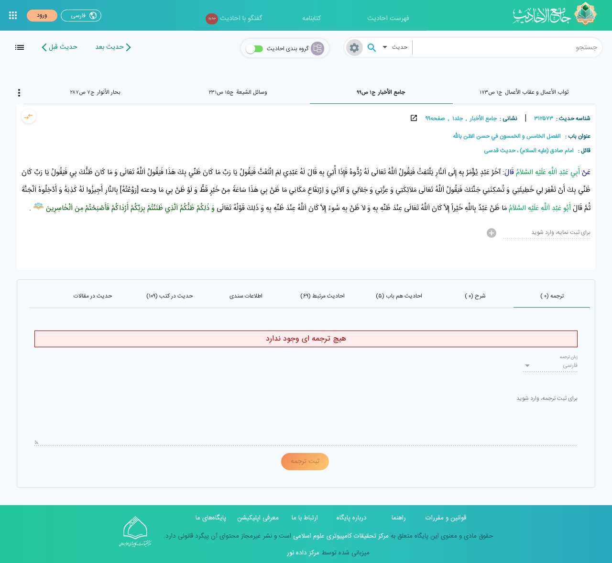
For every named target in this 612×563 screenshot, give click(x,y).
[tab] (523, 92)
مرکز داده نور (303, 553)
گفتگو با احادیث (235, 18)
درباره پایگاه (352, 518)
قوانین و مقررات (446, 518)
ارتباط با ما (305, 518)
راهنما (399, 518)
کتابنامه (311, 18)
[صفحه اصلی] (558, 15)
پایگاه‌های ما (211, 518)
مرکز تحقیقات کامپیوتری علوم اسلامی (340, 536)
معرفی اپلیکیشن (258, 518)
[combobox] (507, 47)
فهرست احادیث (388, 18)
